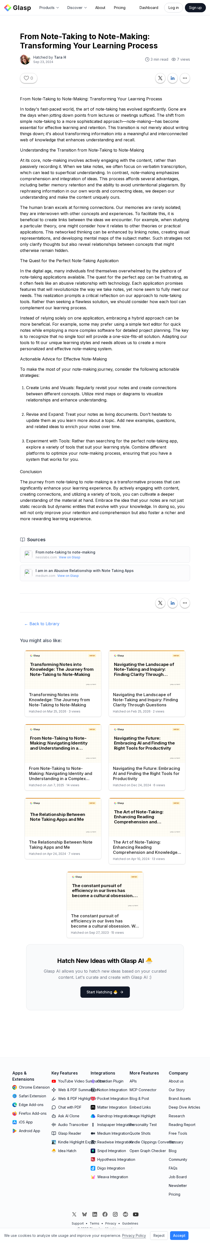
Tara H (60, 57)
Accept (179, 1235)
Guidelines (130, 1223)
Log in (174, 7)
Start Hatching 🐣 (102, 992)
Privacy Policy (134, 1235)
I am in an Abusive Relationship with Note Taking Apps (85, 570)
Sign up (195, 7)
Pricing (119, 7)
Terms (94, 1223)
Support (78, 1223)
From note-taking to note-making (65, 552)
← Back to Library (41, 623)
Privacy (110, 1223)
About (100, 7)
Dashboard (149, 7)
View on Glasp (69, 557)
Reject (159, 1235)
